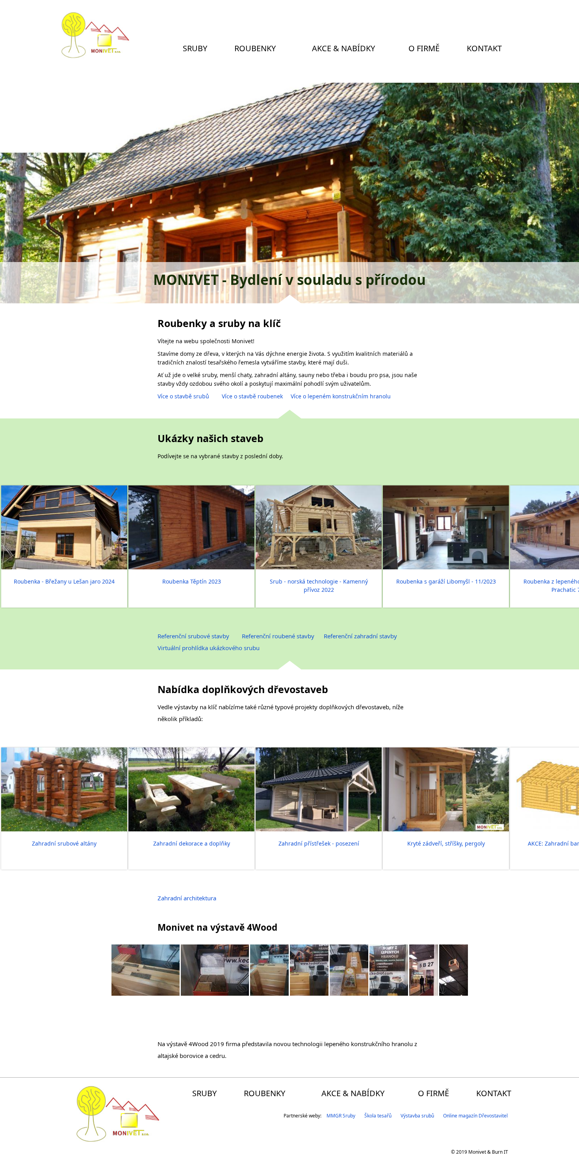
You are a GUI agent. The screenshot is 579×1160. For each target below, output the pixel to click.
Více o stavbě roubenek (252, 396)
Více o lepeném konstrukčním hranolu (341, 396)
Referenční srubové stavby (193, 636)
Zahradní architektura (187, 898)
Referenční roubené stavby (278, 636)
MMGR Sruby (341, 1115)
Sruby (195, 48)
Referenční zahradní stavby (360, 636)
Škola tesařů (378, 1115)
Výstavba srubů (417, 1115)
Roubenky (255, 48)
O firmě (424, 48)
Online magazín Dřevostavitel (475, 1115)
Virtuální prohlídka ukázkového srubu (209, 648)
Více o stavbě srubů (184, 396)
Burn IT (500, 1152)
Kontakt (484, 48)
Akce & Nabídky (343, 48)
